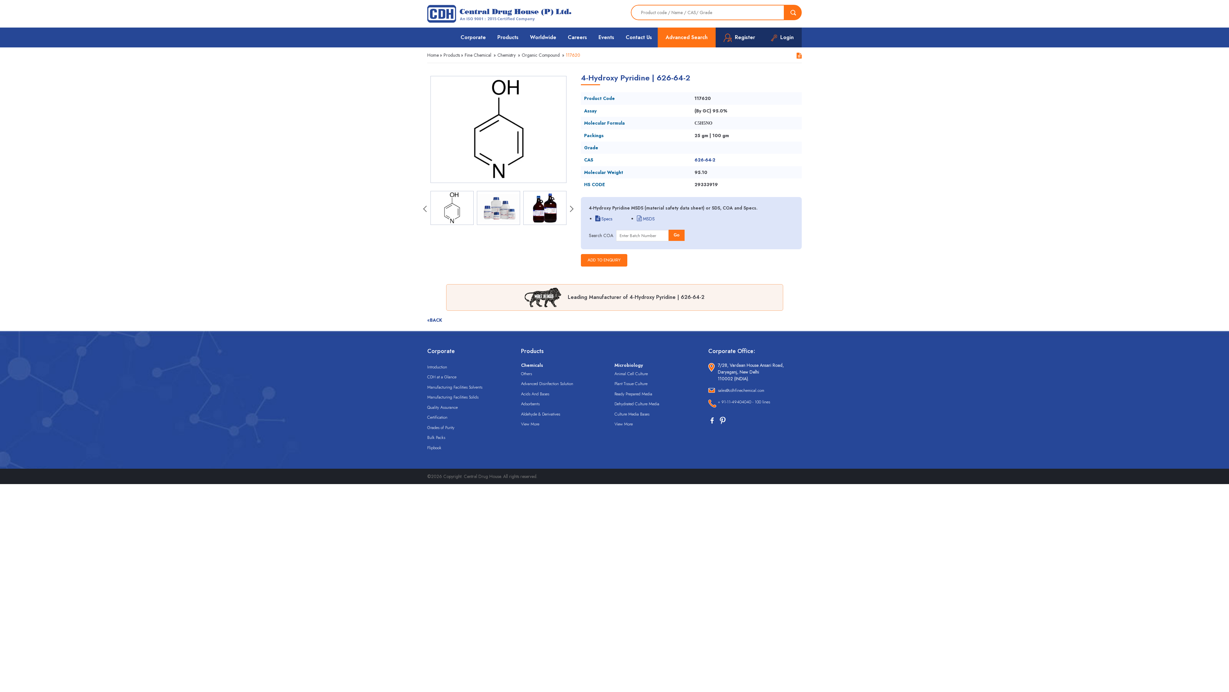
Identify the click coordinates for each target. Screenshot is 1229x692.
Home (433, 55)
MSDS (648, 219)
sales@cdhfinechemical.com (741, 390)
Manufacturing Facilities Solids (452, 397)
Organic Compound (541, 55)
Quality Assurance (442, 407)
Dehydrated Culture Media (636, 404)
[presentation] (425, 209)
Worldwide (543, 37)
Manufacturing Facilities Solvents (454, 387)
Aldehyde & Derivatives (540, 414)
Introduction (437, 367)
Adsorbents (530, 404)
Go (676, 235)
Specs (606, 219)
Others (526, 374)
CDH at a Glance (441, 377)
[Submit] (793, 12)
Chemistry (506, 55)
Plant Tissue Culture (630, 384)
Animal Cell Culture (631, 374)
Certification (437, 417)
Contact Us (639, 37)
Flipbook (434, 448)
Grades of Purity (440, 427)
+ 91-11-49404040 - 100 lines (744, 402)
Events (606, 37)
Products (507, 37)
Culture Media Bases (631, 414)
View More (530, 424)
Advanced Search (687, 37)
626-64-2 (705, 160)
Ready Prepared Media (633, 394)
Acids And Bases (535, 394)
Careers (577, 37)
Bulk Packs (436, 437)
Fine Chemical (478, 55)
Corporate (473, 37)
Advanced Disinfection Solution (547, 384)
